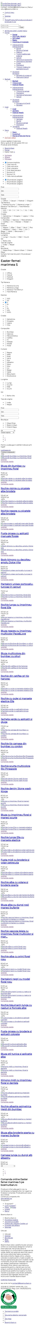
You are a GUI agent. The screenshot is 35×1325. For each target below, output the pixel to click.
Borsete (19, 105)
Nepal (12, 245)
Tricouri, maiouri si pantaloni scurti (23, 68)
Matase (18, 222)
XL (26, 210)
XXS (5, 210)
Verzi (25, 227)
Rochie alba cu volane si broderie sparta (14, 884)
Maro (14, 229)
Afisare (7, 157)
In (12, 222)
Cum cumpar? (10, 1206)
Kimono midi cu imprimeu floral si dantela (16, 1081)
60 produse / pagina (14, 182)
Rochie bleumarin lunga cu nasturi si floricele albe (16, 1006)
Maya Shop (7, 250)
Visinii (10, 231)
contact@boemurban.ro (21, 1283)
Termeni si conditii (11, 1222)
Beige (3, 231)
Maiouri (19, 52)
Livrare (7, 1209)
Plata (7, 1207)
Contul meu (9, 12)
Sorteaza (8, 155)
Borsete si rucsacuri (24, 75)
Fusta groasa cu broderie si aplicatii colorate (16, 1033)
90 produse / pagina (15, 184)
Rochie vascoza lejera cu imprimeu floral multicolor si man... (17, 934)
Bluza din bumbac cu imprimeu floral (13, 467)
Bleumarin (19, 231)
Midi (20, 237)
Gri (26, 229)
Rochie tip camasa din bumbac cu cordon (13, 745)
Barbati (7, 79)
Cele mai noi (11, 164)
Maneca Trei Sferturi (9, 206)
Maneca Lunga (24, 204)
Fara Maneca (24, 206)
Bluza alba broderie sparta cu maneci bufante (17, 1134)
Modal (26, 222)
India (5, 245)
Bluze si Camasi (22, 50)
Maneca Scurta (9, 204)
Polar (3, 224)
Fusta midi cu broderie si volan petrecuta (15, 861)
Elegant (30, 201)
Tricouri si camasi (22, 91)
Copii (6, 107)
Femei (7, 33)
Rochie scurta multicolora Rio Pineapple (15, 767)
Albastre (6, 229)
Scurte (13, 237)
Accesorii (15, 72)
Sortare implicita (13, 163)
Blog (6, 1240)
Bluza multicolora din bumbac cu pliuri (13, 655)
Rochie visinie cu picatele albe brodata (15, 490)
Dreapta (17, 216)
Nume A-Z (11, 172)
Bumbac (6, 220)
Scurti (26, 237)
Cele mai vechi (12, 166)
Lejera (25, 216)
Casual (13, 201)
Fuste (18, 63)
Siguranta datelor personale (16, 1315)
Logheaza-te (6, 450)
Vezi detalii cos (6, 1198)
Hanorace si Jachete (24, 61)
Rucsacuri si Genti (23, 103)
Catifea (6, 222)
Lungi (5, 237)
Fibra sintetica (26, 220)
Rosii (19, 227)
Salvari (18, 58)
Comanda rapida (7, 461)
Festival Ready (22, 128)
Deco (7, 130)
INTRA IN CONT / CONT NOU (16, 31)
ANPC (7, 1241)
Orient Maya (12, 427)
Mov (21, 229)
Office (5, 201)
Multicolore (5, 233)
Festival (21, 201)
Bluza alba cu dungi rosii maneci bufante (15, 906)
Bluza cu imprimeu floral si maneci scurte (16, 816)
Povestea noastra (11, 1220)
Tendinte (16, 127)
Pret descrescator (14, 170)
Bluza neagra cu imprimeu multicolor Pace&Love (16, 632)
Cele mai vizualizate (14, 176)
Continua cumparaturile (8, 452)
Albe (13, 227)
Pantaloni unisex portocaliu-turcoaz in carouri (17, 585)
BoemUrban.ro (10, 1322)
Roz (31, 227)
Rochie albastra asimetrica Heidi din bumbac (16, 1108)
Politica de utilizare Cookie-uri (16, 1224)
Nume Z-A (11, 174)
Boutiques (9, 1238)
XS (10, 210)
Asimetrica (7, 216)
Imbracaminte (17, 45)
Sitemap (8, 1227)
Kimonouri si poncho (24, 60)
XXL (31, 210)
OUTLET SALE (10, 138)
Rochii (18, 48)
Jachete (19, 119)
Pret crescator (12, 168)
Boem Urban (19, 250)
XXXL (5, 212)
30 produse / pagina (15, 180)
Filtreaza (8, 159)
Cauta (21, 27)
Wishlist (8, 16)
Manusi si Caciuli (22, 77)
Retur (7, 1211)
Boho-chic (7, 241)
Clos (32, 216)
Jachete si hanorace (24, 95)
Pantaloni (20, 65)
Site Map (8, 1319)
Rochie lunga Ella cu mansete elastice (12, 839)
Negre (5, 227)
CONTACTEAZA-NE (8, 1280)
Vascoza (16, 220)
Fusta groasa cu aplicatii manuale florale (15, 535)
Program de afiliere (12, 1225)
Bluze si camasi (22, 123)
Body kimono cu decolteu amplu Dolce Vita (15, 561)
